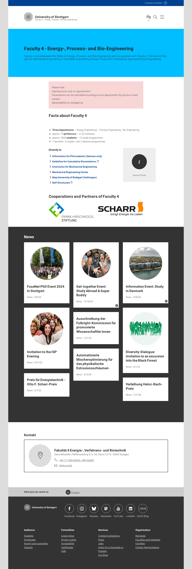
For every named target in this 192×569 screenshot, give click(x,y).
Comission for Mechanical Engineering (74, 166)
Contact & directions (109, 535)
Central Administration (147, 547)
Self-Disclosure (61, 182)
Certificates (67, 547)
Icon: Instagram (81, 508)
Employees (30, 539)
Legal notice (67, 535)
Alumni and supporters (36, 543)
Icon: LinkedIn (130, 508)
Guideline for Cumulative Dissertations (74, 161)
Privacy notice (68, 539)
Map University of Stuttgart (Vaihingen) (74, 177)
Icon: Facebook (69, 508)
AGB (63, 551)
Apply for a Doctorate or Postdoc (110, 549)
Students (28, 535)
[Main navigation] (162, 17)
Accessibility (67, 543)
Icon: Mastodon (106, 508)
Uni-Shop (103, 555)
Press (101, 539)
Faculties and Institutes (147, 539)
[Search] (155, 17)
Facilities (140, 543)
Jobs (101, 543)
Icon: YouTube (118, 508)
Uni (153, 3)
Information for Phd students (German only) (77, 156)
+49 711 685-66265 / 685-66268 (76, 460)
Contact (75, 492)
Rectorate (140, 535)
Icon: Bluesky (93, 508)
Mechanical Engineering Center (70, 172)
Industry (28, 547)
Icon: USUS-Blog (142, 508)
